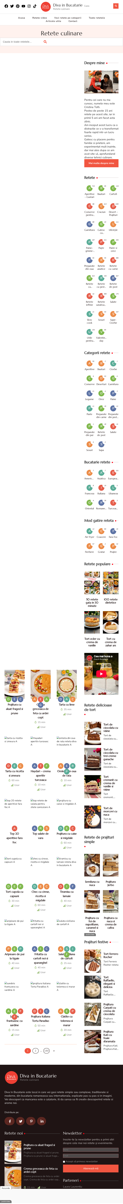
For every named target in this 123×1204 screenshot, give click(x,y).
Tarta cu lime (67, 704)
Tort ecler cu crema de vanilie (92, 642)
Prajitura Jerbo (111, 883)
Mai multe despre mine (101, 163)
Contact (73, 21)
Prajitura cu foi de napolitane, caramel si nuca (92, 924)
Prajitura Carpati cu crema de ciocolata (110, 1009)
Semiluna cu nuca (92, 883)
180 (46, 1050)
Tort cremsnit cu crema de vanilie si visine (110, 783)
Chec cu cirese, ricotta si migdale (41, 896)
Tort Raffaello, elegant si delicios (109, 982)
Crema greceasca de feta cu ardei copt (41, 1170)
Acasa (21, 17)
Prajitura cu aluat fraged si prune (14, 709)
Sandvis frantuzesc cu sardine (14, 1021)
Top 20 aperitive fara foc (14, 838)
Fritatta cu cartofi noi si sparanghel (40, 958)
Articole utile (53, 21)
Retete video (39, 17)
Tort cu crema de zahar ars (111, 642)
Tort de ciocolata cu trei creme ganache (111, 754)
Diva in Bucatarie (67, 5)
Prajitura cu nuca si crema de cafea (110, 922)
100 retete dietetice (111, 601)
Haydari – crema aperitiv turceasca (41, 775)
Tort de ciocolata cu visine (111, 728)
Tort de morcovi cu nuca (110, 811)
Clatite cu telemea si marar (67, 1021)
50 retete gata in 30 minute (92, 603)
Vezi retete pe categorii (67, 17)
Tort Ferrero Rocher (111, 955)
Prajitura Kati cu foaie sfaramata (109, 1036)
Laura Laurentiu (72, 1186)
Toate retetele (97, 17)
